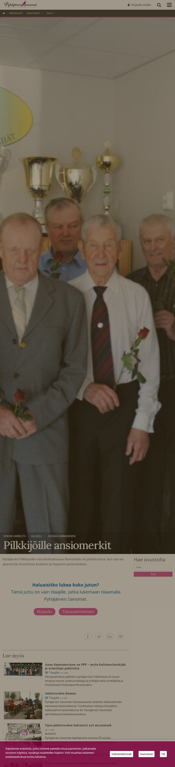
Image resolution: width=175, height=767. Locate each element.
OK (163, 754)
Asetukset (146, 754)
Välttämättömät (121, 754)
